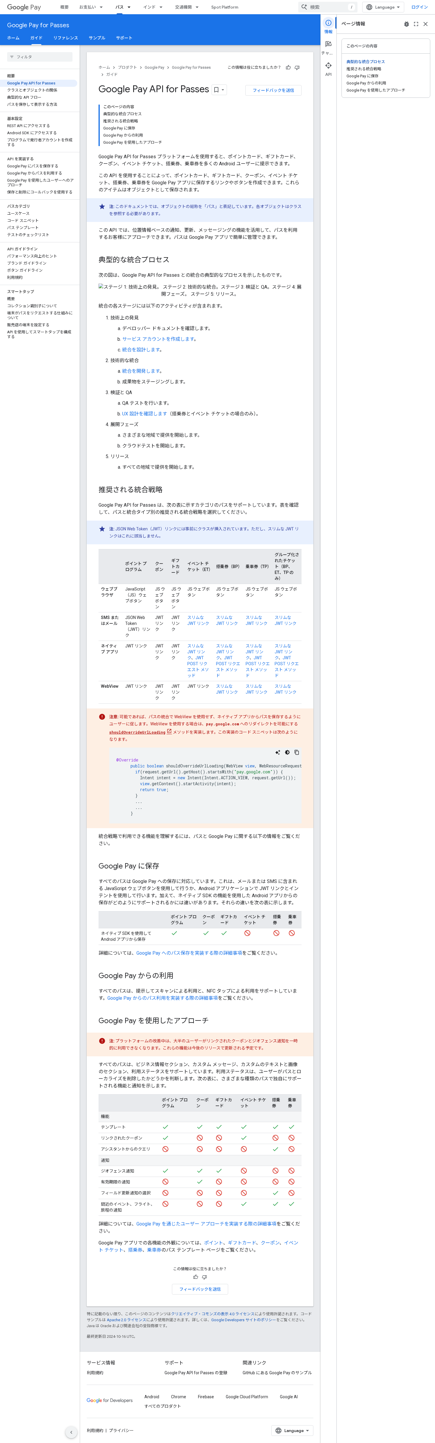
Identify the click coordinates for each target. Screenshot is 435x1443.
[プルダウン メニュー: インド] (163, 7)
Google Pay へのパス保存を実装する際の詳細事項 (189, 953)
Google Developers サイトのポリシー (243, 1320)
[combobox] (327, 7)
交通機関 (183, 7)
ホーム (13, 38)
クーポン (270, 1243)
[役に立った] (288, 67)
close (425, 24)
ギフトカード (242, 1243)
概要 (64, 7)
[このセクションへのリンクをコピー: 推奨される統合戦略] (168, 490)
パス (119, 7)
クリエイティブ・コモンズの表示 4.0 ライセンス (212, 1314)
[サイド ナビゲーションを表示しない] (71, 1432)
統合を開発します (141, 371)
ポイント (213, 1243)
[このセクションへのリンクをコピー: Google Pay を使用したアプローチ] (215, 1021)
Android (151, 1396)
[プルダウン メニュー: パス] (131, 7)
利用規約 (95, 1372)
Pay (35, 7)
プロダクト (127, 67)
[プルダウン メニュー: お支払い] (103, 7)
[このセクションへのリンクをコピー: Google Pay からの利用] (179, 976)
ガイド (36, 38)
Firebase (206, 1396)
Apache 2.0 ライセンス (126, 1320)
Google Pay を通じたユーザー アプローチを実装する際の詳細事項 (206, 1224)
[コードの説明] (278, 752)
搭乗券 (135, 1250)
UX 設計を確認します (144, 414)
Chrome (178, 1396)
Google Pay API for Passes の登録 (196, 1372)
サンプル (97, 38)
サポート (124, 38)
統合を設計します (141, 350)
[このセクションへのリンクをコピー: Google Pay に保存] (165, 866)
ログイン (419, 7)
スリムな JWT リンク (196, 652)
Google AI (289, 1396)
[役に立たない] (297, 67)
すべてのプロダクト (162, 1406)
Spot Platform (224, 7)
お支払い (87, 7)
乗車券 (154, 1250)
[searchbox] (39, 57)
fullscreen (416, 24)
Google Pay (154, 67)
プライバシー (121, 1430)
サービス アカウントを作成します (158, 339)
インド (149, 7)
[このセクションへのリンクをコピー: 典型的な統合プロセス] (175, 260)
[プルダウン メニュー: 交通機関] (199, 7)
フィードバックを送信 (273, 90)
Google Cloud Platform (247, 1396)
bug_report (406, 24)
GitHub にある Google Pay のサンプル (277, 1372)
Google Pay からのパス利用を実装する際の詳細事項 (162, 998)
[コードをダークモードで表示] (287, 752)
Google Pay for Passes (38, 25)
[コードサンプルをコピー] (297, 752)
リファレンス (65, 38)
